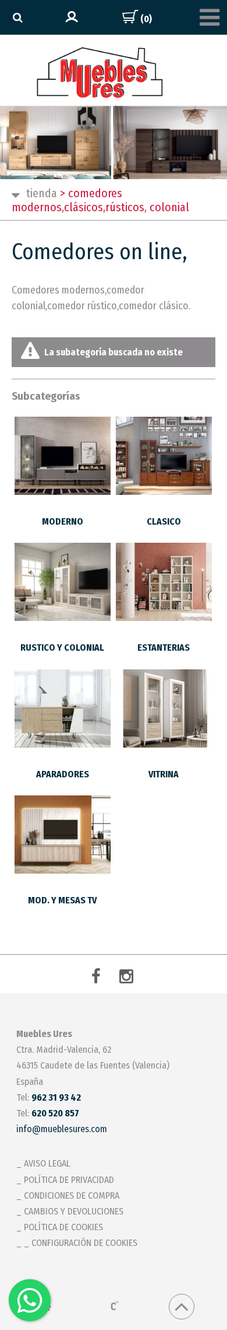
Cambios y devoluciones (73, 1211)
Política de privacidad (69, 1179)
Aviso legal (47, 1163)
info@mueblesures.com (61, 1128)
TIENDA (41, 193)
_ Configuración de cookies (80, 1242)
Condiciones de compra (71, 1195)
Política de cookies (63, 1227)
